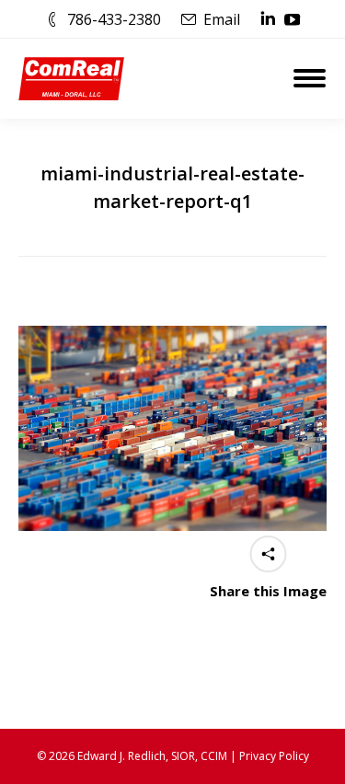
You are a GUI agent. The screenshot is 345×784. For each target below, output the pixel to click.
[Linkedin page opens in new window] (268, 19)
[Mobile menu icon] (310, 78)
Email (221, 19)
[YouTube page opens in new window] (292, 19)
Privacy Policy (274, 756)
